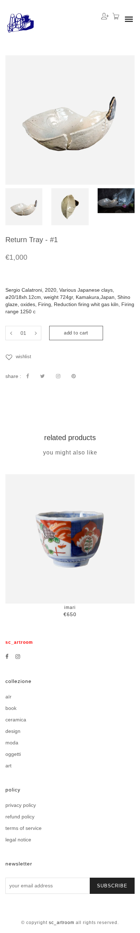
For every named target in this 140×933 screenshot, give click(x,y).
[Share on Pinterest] (73, 376)
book (11, 708)
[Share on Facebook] (28, 376)
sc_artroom (61, 922)
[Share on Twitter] (42, 376)
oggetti (13, 754)
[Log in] (103, 13)
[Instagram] (17, 656)
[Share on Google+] (58, 376)
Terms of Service (23, 828)
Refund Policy (19, 816)
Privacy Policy (20, 805)
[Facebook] (7, 656)
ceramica (15, 719)
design (12, 731)
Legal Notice (18, 839)
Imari (70, 607)
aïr (8, 696)
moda (11, 742)
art (8, 765)
